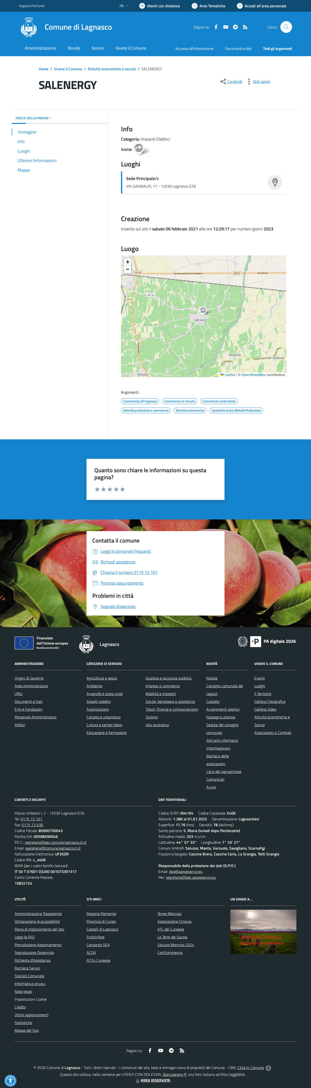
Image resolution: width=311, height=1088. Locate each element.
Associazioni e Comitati (272, 732)
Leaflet (229, 374)
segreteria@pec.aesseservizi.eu (191, 877)
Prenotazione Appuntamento (38, 945)
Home (43, 69)
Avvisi (211, 787)
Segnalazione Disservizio (34, 952)
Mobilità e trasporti (161, 694)
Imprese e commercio (163, 686)
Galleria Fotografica (269, 701)
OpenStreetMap (254, 374)
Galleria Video (265, 709)
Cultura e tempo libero (104, 725)
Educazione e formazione (106, 732)
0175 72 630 (32, 825)
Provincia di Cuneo (101, 921)
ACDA (91, 952)
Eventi (259, 678)
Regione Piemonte (32, 5)
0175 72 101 (31, 819)
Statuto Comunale (29, 976)
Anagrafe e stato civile (104, 694)
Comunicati (215, 779)
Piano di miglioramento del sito (39, 929)
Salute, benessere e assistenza (170, 701)
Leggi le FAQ (25, 937)
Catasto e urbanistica (103, 717)
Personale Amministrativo (35, 717)
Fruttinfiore (95, 937)
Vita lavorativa (157, 725)
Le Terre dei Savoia (172, 937)
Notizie (211, 678)
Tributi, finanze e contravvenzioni (172, 709)
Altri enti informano (222, 740)
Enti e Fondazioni (28, 709)
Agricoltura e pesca (101, 678)
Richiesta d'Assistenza (32, 960)
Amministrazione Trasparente (38, 913)
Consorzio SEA (98, 945)
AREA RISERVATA (155, 1080)
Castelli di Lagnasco (102, 929)
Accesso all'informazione (194, 48)
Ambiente (94, 686)
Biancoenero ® (174, 1074)
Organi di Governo (29, 678)
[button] (205, 311)
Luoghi (259, 686)
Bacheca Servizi (27, 968)
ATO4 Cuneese (98, 960)
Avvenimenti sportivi (223, 709)
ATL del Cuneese (170, 929)
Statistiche (23, 1022)
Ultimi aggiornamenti (31, 1015)
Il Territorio (262, 694)
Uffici (19, 694)
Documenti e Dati (29, 701)
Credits (20, 1007)
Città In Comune (251, 1067)
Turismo (152, 717)
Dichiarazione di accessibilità (37, 921)
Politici (20, 725)
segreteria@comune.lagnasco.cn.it (53, 848)
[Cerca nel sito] (286, 27)
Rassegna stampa (220, 717)
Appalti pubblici (98, 701)
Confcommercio (169, 952)
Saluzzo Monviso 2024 (175, 945)
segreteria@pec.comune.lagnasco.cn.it (55, 842)
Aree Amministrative (31, 686)
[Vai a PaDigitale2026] (266, 641)
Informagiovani (218, 748)
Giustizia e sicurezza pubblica (168, 678)
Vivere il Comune (68, 69)
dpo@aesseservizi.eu (186, 871)
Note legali (23, 991)
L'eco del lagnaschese (223, 771)
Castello (212, 701)
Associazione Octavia (174, 921)
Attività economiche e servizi (112, 69)
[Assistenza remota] (268, 1067)
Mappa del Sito (27, 1030)
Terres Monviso (169, 913)
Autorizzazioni (97, 709)
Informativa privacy (30, 984)
